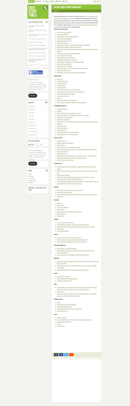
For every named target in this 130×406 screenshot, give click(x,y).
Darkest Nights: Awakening (64, 322)
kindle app (68, 18)
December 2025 (33, 131)
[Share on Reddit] (71, 354)
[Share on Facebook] (61, 354)
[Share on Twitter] (66, 354)
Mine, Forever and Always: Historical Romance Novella (71, 102)
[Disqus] (76, 380)
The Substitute (61, 326)
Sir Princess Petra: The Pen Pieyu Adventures (69, 309)
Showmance (64, 66)
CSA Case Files (61, 214)
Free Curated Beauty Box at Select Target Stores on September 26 (38, 49)
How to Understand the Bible (64, 192)
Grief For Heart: (61, 145)
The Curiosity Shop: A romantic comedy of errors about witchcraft (74, 320)
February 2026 (32, 125)
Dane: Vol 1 (64, 32)
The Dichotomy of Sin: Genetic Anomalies (68, 132)
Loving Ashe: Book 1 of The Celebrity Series (72, 68)
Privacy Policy (32, 180)
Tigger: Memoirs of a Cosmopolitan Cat (67, 279)
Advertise (30, 176)
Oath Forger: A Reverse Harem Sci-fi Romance (69, 212)
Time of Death (64, 56)
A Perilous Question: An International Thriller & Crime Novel (73, 115)
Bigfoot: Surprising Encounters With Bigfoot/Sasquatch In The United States (77, 194)
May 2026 (31, 116)
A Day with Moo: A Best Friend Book (66, 304)
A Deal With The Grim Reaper (65, 117)
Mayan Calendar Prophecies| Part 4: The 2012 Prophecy (72, 242)
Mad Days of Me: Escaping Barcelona (67, 100)
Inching (59, 324)
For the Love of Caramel (63, 175)
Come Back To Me (62, 88)
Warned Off (64, 64)
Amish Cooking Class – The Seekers (73, 45)
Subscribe (32, 95)
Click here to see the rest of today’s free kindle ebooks (71, 72)
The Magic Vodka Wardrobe (64, 281)
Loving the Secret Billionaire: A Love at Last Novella (70, 92)
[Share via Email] (56, 354)
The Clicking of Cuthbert (63, 276)
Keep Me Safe (60, 216)
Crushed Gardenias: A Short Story (66, 94)
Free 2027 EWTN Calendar (36, 42)
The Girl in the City (62, 141)
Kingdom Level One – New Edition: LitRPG (68, 147)
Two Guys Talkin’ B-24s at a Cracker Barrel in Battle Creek (72, 240)
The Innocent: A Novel (63, 96)
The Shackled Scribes (63, 231)
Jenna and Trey (61, 85)
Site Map (30, 182)
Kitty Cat (63, 43)
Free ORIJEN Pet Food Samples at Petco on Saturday (38, 35)
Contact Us (31, 178)
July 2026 (31, 109)
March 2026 (32, 122)
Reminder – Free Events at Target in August (37, 30)
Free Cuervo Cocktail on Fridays (37, 53)
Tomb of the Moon (61, 126)
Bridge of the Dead (62, 154)
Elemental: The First (62, 311)
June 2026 (31, 112)
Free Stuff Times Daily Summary (37, 39)
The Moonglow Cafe (67, 36)
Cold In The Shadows (62, 207)
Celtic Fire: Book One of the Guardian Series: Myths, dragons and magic (76, 227)
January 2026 (32, 128)
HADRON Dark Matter (69, 47)
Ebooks (56, 11)
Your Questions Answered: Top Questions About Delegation (73, 270)
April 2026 (31, 119)
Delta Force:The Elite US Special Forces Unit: (69, 237)
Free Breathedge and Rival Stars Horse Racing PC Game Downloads (37, 60)
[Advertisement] (76, 338)
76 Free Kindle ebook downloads (37, 45)
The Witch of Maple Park (63, 119)
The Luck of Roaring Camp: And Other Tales (68, 90)
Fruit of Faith (60, 196)
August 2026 (32, 106)
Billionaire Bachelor (65, 58)
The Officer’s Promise (67, 60)
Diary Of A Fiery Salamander (64, 307)
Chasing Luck (60, 205)
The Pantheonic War (62, 128)
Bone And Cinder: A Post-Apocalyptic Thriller (69, 113)
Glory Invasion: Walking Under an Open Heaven (69, 190)
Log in (30, 174)
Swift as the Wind (61, 130)
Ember (64, 39)
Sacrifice (64, 41)
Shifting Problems (61, 317)
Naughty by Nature (62, 83)
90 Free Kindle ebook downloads (67, 7)
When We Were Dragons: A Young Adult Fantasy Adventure (73, 225)
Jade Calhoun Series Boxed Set (70, 62)
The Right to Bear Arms (68, 53)
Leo (62, 34)
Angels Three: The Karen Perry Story (67, 248)
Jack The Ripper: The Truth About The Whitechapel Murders (73, 255)
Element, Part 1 (61, 209)
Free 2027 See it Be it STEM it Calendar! (37, 26)
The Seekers (60, 229)
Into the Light (60, 292)
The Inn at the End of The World (65, 160)
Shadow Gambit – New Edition (65, 143)
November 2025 (33, 135)
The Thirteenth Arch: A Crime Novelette (67, 134)
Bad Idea (64, 70)
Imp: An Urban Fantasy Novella (65, 222)
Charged (59, 98)
